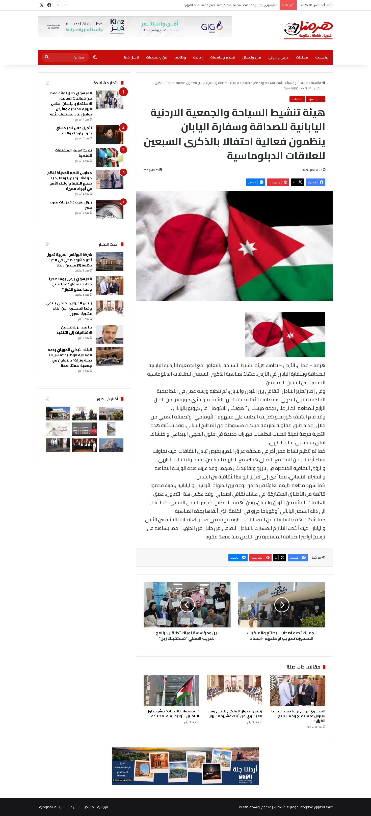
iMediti (244, 807)
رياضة (198, 57)
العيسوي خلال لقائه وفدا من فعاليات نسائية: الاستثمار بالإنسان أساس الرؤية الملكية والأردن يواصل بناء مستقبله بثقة (71, 103)
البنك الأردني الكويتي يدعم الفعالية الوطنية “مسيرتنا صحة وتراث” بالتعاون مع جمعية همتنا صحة (69, 357)
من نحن (89, 807)
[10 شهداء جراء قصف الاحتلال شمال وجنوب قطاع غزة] (111, 445)
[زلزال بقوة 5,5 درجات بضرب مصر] (109, 209)
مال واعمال (251, 57)
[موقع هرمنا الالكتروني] (308, 30)
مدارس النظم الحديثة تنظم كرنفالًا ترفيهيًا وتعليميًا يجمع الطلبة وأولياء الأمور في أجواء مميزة (69, 180)
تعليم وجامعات (222, 57)
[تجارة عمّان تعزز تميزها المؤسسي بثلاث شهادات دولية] (84, 445)
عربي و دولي (278, 57)
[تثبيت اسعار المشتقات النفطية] (109, 157)
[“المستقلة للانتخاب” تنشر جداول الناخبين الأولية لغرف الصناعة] (171, 690)
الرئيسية (322, 57)
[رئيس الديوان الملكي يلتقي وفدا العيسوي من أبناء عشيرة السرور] (234, 690)
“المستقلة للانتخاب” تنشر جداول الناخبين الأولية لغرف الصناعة (172, 713)
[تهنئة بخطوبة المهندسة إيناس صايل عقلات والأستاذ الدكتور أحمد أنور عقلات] (58, 429)
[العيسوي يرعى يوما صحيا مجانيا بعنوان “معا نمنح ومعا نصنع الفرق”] (297, 690)
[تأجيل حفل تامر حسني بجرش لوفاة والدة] (109, 134)
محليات (302, 57)
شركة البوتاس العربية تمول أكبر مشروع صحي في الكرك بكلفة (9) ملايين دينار (69, 259)
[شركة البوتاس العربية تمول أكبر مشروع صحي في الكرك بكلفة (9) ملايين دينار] (109, 261)
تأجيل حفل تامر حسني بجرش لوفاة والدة (74, 130)
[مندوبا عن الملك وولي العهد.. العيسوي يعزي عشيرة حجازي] (84, 413)
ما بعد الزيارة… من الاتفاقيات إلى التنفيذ (74, 330)
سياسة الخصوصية (51, 807)
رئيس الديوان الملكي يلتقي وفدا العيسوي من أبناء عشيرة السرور (234, 713)
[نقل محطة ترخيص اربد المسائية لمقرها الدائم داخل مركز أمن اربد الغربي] (111, 413)
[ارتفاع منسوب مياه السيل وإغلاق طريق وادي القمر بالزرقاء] (111, 429)
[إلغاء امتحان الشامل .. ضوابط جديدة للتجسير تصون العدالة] (58, 413)
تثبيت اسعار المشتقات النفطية (73, 153)
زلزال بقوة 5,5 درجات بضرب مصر (71, 205)
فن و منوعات (156, 57)
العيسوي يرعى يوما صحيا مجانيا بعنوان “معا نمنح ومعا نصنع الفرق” (298, 716)
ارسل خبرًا (131, 57)
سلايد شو (301, 83)
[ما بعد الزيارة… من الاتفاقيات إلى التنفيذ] (109, 334)
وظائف (180, 57)
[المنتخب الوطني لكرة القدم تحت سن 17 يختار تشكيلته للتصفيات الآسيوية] (84, 429)
